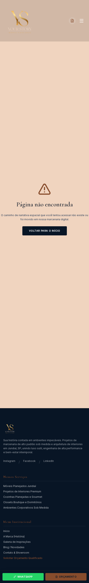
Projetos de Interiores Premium (22, 491)
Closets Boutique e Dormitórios (22, 502)
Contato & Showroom (16, 552)
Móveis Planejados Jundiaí (19, 486)
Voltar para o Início (44, 230)
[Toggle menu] (81, 21)
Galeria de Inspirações (17, 541)
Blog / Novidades (13, 547)
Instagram (9, 461)
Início (6, 531)
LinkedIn (48, 461)
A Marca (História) (14, 536)
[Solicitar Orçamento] (72, 20)
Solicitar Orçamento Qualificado (22, 558)
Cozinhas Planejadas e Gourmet (22, 496)
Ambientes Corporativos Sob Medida (26, 507)
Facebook (29, 461)
